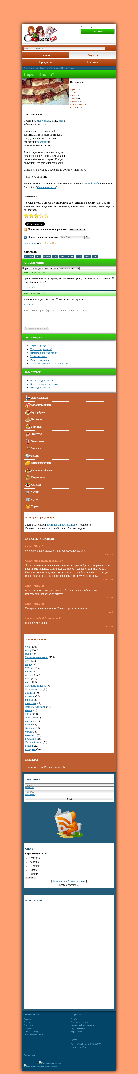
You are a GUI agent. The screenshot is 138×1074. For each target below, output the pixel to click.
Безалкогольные (41, 405)
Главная (45, 55)
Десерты (36, 434)
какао (79, 256)
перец (28, 664)
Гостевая (92, 62)
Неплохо (34, 865)
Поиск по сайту (31, 1031)
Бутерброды (38, 412)
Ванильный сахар (35, 706)
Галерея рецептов (79, 1022)
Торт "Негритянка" (41, 349)
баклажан (30, 735)
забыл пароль (30, 794)
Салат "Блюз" (34, 546)
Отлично (34, 857)
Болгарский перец (35, 685)
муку (40, 120)
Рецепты (92, 55)
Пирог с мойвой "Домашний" (43, 618)
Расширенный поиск (33, 1034)
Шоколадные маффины (43, 352)
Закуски (36, 448)
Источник (29, 287)
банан (28, 710)
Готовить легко (31, 68)
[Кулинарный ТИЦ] (50, 1062)
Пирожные (38, 477)
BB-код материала (40, 387)
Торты (35, 506)
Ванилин (30, 717)
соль (27, 646)
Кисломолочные (41, 463)
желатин (30, 692)
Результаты (59, 881)
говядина (30, 738)
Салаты (36, 484)
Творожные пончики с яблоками (49, 363)
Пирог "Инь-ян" (35, 585)
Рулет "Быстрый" (40, 360)
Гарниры (36, 426)
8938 (41, 243)
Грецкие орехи (33, 689)
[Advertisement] (69, 10)
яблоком (43, 141)
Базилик (30, 728)
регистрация (29, 788)
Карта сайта (76, 1031)
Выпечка (54, 68)
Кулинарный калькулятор (82, 1025)
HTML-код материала (42, 380)
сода (60, 120)
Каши (35, 455)
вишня (29, 745)
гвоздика (30, 749)
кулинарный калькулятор (61, 524)
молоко (29, 675)
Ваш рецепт (97, 31)
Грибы (29, 713)
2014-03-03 (31, 243)
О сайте (74, 1019)
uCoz (84, 1047)
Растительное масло (36, 657)
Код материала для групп (44, 384)
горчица (30, 721)
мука (38, 256)
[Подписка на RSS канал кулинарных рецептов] (40, 1065)
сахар (47, 120)
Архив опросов (76, 881)
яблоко (46, 256)
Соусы (35, 492)
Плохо (33, 869)
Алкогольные (39, 397)
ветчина (29, 696)
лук (27, 660)
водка (28, 724)
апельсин (30, 703)
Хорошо (34, 861)
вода (27, 678)
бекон (28, 731)
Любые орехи (66, 256)
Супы (34, 499)
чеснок (29, 668)
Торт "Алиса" (38, 345)
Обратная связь (78, 1028)
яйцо (28, 671)
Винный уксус (33, 742)
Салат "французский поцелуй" (44, 560)
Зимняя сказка (38, 356)
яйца (95, 256)
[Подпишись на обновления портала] (69, 838)
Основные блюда (41, 470)
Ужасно (33, 873)
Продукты (45, 62)
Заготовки (37, 441)
